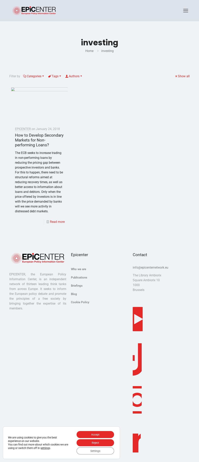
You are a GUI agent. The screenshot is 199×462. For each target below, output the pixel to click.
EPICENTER (23, 129)
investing (107, 51)
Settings (95, 450)
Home (89, 51)
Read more (57, 222)
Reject (95, 442)
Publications (79, 277)
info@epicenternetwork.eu (150, 267)
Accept (95, 434)
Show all (184, 76)
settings (45, 448)
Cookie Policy (80, 302)
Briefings (77, 285)
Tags (55, 76)
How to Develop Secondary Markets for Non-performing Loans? (39, 140)
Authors (74, 76)
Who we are (78, 269)
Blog (74, 294)
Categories (34, 76)
